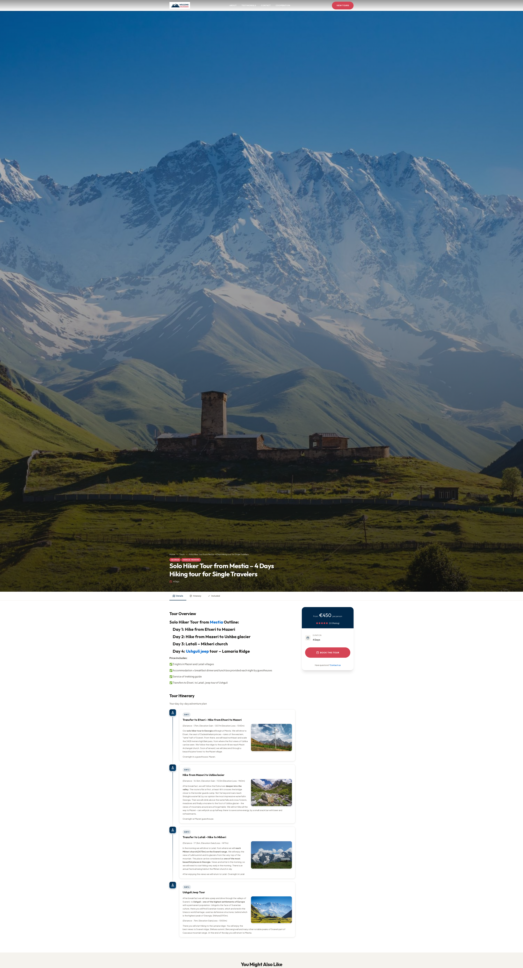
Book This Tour (329, 652)
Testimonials (248, 5)
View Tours (343, 5)
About (233, 5)
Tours (182, 554)
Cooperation (283, 5)
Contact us (335, 665)
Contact (266, 5)
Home (172, 554)
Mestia (216, 622)
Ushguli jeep (197, 651)
